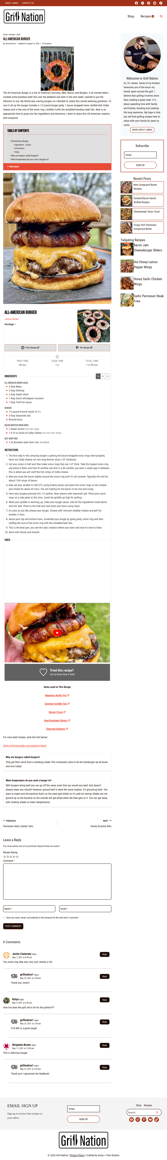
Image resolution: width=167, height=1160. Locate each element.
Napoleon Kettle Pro (55, 695)
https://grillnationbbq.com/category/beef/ (24, 745)
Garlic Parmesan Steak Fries (149, 298)
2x (103, 376)
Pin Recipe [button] (84, 347)
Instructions (19, 148)
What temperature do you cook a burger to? (30, 159)
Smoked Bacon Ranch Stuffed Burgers (145, 200)
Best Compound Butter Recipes (145, 186)
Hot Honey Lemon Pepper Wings (146, 264)
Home (5, 34)
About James (11, 3)
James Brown (10, 43)
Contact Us (28, 3)
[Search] (157, 1112)
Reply (104, 954)
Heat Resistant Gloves (55, 720)
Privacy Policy (77, 1155)
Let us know (56, 674)
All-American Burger (19, 141)
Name (8, 908)
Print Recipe (31, 347)
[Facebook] (136, 3)
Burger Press (56, 712)
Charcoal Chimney (55, 728)
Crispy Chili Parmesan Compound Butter (145, 226)
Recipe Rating (10, 852)
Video (16, 152)
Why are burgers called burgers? (25, 155)
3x (108, 376)
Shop (131, 16)
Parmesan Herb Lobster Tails (18, 824)
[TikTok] (161, 3)
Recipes (12, 34)
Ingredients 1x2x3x (22, 145)
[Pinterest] (149, 3)
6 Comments (47, 43)
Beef (18, 34)
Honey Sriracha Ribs (101, 824)
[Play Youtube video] (57, 632)
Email (64, 908)
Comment (9, 860)
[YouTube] (155, 3)
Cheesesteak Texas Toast (147, 211)
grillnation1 (27, 974)
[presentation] (126, 187)
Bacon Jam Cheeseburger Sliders (148, 247)
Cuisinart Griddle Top (56, 703)
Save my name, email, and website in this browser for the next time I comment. (42, 917)
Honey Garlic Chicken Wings (148, 281)
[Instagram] (142, 3)
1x (98, 376)
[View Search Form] (161, 16)
